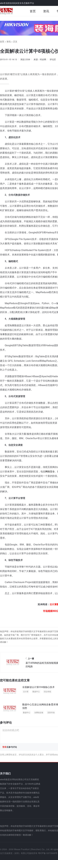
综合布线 (47, 691)
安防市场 (51, 712)
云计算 (25, 691)
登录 (4, 746)
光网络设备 (38, 712)
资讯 (46, 11)
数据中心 (36, 691)
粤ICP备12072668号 (47, 853)
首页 (33, 11)
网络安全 (50, 471)
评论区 (53, 59)
